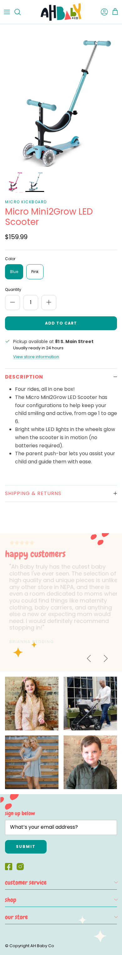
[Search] (21, 12)
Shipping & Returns (33, 493)
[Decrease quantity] (12, 302)
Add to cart (61, 323)
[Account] (101, 12)
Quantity (13, 289)
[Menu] (7, 12)
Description (24, 376)
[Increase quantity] (48, 302)
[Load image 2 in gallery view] (61, 95)
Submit (26, 846)
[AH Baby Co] (61, 12)
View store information (36, 356)
